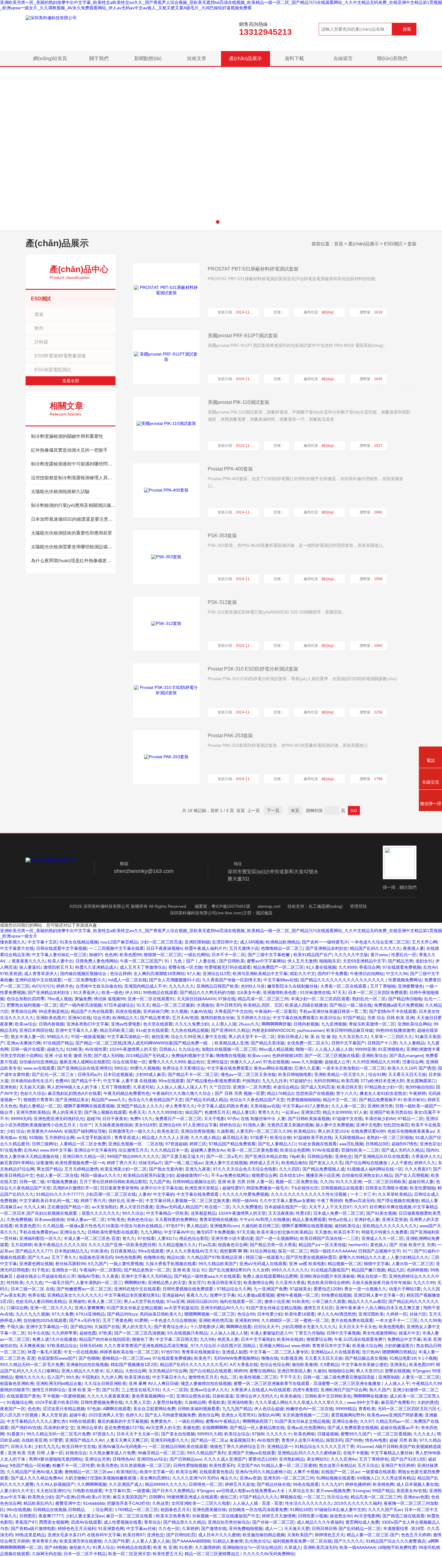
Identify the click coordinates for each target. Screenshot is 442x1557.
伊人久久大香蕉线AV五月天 (191, 1251)
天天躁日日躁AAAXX (196, 998)
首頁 (338, 243)
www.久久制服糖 (306, 1061)
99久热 (72, 1377)
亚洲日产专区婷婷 (398, 1465)
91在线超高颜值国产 (330, 1270)
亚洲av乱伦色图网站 (306, 1427)
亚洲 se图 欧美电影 (307, 1263)
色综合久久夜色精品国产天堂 (155, 1099)
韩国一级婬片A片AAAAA (333, 1251)
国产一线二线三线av (183, 1162)
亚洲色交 (343, 1156)
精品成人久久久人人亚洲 (165, 1137)
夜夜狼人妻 (413, 948)
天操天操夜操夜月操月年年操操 (381, 1282)
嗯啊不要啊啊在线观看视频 (89, 1106)
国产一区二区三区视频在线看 (332, 1055)
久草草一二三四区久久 (391, 1036)
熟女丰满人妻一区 (28, 1036)
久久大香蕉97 (418, 1169)
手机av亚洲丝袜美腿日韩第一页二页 (333, 1011)
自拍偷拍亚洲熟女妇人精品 (367, 1175)
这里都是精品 (203, 1213)
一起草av (290, 1112)
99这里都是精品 (53, 1011)
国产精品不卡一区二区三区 (193, 1074)
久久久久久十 (278, 1433)
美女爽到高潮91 (155, 1478)
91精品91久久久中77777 (59, 1194)
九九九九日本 (274, 1080)
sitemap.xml (268, 906)
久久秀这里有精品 (398, 1478)
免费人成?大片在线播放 (54, 1339)
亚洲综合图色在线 (193, 1396)
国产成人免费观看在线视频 (352, 1427)
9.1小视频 (427, 1358)
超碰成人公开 (337, 1061)
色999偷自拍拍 (419, 1087)
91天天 (143, 1005)
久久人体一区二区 (348, 1106)
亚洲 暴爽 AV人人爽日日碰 (153, 1383)
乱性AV (430, 967)
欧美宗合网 (186, 1471)
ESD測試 (393, 243)
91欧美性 (300, 1301)
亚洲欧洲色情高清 (215, 1320)
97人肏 (193, 973)
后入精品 (114, 1370)
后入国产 (55, 1377)
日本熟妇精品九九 (71, 1251)
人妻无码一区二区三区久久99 (263, 1131)
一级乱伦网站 (196, 954)
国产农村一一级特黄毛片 (325, 942)
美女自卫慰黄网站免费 (154, 1408)
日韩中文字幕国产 (348, 1043)
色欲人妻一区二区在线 (57, 1175)
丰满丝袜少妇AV (380, 1118)
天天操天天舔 (32, 1087)
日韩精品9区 (377, 1143)
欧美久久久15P (402, 1068)
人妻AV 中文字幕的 (156, 1194)
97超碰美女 (300, 1288)
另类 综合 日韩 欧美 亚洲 (390, 1017)
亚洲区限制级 (197, 942)
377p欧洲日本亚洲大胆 (382, 1080)
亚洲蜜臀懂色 (410, 986)
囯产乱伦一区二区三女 (53, 1074)
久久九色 (34, 1282)
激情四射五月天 (58, 967)
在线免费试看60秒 (368, 1131)
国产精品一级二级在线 (351, 1005)
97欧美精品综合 (62, 1345)
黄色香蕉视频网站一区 (153, 1396)
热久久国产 (379, 1389)
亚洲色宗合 (430, 1143)
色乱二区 (228, 1377)
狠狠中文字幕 (376, 1263)
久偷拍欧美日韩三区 (260, 1225)
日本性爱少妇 (269, 1314)
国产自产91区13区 (408, 1459)
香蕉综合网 (369, 967)
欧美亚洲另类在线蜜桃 (81, 1541)
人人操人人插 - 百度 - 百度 (258, 1503)
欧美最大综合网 (367, 1345)
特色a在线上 (340, 1219)
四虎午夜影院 (305, 1389)
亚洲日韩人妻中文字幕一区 (379, 1295)
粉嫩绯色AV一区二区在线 (309, 1408)
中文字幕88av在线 (280, 979)
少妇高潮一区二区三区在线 (110, 1194)
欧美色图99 (130, 954)
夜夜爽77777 (50, 1515)
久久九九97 (332, 1484)
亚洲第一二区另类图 (252, 1087)
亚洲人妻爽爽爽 (89, 1307)
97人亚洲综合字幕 (200, 1124)
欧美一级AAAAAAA (357, 1547)
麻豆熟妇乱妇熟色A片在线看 (74, 1093)
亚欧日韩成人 (289, 1036)
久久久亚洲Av (344, 1459)
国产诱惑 (427, 1068)
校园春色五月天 (175, 1509)
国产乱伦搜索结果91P (229, 1270)
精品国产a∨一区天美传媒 (322, 1244)
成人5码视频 (251, 942)
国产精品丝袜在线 (273, 1484)
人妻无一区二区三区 (421, 1377)
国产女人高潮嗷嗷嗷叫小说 (174, 979)
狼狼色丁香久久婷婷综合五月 (237, 1446)
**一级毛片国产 (59, 1282)
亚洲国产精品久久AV (84, 1440)
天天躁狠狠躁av (349, 1137)
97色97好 (170, 1352)
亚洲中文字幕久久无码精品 (146, 1276)
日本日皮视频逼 (118, 1074)
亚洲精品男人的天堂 (167, 1282)
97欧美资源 (11, 973)
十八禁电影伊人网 (207, 1326)
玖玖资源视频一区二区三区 (145, 1465)
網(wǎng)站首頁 (50, 58)
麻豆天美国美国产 (129, 1497)
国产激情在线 (213, 1528)
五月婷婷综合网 (59, 1137)
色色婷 (111, 954)
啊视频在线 (290, 1497)
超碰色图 (87, 1333)
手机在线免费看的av (38, 1232)
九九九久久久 (181, 986)
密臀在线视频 (397, 1370)
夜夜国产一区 (12, 1408)
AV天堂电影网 (367, 1515)
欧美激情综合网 (258, 1282)
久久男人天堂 (137, 1402)
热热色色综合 (139, 1219)
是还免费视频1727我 (123, 1427)
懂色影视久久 (12, 942)
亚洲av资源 (250, 1478)
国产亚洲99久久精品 (230, 1030)
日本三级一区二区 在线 (32, 1288)
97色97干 (175, 1225)
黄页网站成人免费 (362, 1522)
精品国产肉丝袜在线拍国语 (104, 1339)
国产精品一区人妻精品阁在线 (257, 1427)
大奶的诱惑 (427, 1402)
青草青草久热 (44, 1541)
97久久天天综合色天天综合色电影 (245, 1169)
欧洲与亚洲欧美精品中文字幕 (260, 973)
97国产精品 (354, 1017)
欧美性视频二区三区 (258, 1377)
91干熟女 (40, 1270)
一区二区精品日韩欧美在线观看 (178, 1446)
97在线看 (146, 1238)
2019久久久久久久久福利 (357, 1503)
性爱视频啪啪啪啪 (304, 1099)
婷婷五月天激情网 (279, 1515)
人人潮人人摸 (223, 1024)
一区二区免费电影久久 (85, 979)
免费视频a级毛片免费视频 (398, 1005)
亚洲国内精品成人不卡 (145, 986)
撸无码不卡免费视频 (216, 1232)
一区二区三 (314, 1497)
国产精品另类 (400, 961)
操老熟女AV (341, 1515)
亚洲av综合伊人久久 (209, 1389)
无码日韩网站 (326, 1080)
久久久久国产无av (385, 1509)
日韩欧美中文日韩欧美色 (328, 1396)
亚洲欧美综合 (374, 1055)
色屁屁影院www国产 (57, 1358)
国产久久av (38, 1257)
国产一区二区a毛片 (224, 1156)
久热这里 (160, 1503)
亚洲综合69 (169, 1124)
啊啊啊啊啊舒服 (276, 1024)
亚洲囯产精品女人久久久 (140, 1106)
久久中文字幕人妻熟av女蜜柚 (287, 1200)
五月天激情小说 (244, 948)
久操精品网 (195, 1402)
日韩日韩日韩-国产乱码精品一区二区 (346, 1528)
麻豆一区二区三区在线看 (130, 1515)
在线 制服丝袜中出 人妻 (263, 1118)
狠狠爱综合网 (264, 1175)
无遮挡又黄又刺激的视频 (290, 1124)
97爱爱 (56, 1440)
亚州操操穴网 (155, 1011)
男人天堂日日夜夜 (136, 1206)
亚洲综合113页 (216, 973)
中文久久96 (397, 973)
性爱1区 (303, 1213)
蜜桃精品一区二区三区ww (126, 1358)
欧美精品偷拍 (294, 1162)
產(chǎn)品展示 (245, 58)
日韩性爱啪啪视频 (190, 1465)
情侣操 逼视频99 (109, 998)
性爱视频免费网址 (405, 979)
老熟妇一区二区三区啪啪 (390, 1137)
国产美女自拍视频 (178, 1433)
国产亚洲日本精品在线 (266, 1156)
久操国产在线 (107, 1326)
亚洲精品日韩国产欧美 (217, 986)
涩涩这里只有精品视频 (64, 1408)
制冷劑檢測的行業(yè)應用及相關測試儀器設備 (73, 505)
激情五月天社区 (318, 1307)
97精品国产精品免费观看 (232, 1143)
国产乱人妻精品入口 (277, 1143)
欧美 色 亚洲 (165, 1547)
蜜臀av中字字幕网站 (266, 961)
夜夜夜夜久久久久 (28, 961)
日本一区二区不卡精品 (85, 1553)
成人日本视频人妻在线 (417, 1484)
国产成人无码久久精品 (403, 1150)
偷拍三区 (228, 1497)
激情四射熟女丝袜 (217, 1017)
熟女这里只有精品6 (337, 1465)
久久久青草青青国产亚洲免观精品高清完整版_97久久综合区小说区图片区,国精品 (180, 1345)
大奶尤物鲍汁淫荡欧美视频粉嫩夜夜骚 (101, 1478)
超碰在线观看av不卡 (399, 1427)
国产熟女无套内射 (166, 1169)
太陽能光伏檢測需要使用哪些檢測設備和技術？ (73, 546)
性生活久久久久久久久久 (308, 1503)
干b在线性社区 (304, 1188)
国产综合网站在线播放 (366, 1162)
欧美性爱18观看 (300, 1314)
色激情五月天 (217, 1112)
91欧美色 (99, 1251)
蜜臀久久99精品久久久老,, (363, 1257)
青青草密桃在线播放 (218, 1219)
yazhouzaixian (310, 1030)
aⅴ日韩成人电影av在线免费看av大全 (251, 1490)
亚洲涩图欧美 (371, 1314)
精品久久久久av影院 (367, 1301)
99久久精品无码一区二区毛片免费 (32, 1364)
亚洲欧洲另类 (380, 1106)
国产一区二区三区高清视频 (139, 1333)
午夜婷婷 (417, 1093)
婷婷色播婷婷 (357, 1484)
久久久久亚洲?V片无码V (195, 1478)
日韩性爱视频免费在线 (102, 1402)
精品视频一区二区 (344, 1263)
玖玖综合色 (337, 1497)
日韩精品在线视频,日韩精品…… (63, 1509)
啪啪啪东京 (329, 961)
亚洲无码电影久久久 (170, 1440)
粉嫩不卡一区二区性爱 (73, 1465)
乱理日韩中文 (225, 942)
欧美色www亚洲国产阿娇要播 (394, 1415)
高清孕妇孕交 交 (59, 1427)
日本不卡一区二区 (228, 954)
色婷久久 (134, 1415)
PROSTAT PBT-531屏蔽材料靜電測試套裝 (253, 268)
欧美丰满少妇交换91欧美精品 (284, 1232)
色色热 (34, 1408)
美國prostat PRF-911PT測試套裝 (243, 335)
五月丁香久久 (64, 1257)
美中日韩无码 (228, 1005)
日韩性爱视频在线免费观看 (188, 1288)
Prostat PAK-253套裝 (230, 735)
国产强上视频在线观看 (105, 1112)
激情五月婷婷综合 (49, 1389)
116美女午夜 (248, 992)
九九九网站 (150, 1232)
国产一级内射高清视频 (81, 1005)
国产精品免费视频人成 (323, 1169)
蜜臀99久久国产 (356, 1433)
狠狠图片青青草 (38, 1099)
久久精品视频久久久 (177, 1244)
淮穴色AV (371, 1352)
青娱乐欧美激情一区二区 (372, 1024)
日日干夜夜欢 (114, 1118)
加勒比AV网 (269, 1415)
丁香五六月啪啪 (309, 1333)
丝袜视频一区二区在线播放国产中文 (225, 1515)
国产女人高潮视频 (411, 1175)
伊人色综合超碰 (269, 1408)
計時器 (41, 341)
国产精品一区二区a (209, 1440)
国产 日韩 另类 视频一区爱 (240, 1093)
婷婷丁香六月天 (121, 1162)
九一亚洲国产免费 (270, 1288)
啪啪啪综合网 (341, 1370)
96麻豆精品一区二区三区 (161, 1452)
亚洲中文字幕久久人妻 (76, 1030)
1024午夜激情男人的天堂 (133, 1049)
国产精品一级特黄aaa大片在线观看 (207, 1276)
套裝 (411, 243)
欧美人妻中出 (60, 961)
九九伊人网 (111, 1377)
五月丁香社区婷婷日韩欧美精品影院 (113, 1181)
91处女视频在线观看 (317, 1143)
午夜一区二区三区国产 (141, 961)
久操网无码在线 (46, 1553)
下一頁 (273, 810)
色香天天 (137, 1112)
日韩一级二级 (32, 1181)
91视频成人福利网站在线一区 (374, 1169)
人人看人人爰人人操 (151, 1541)
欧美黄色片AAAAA (44, 1131)
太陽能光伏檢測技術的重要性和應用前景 (71, 532)
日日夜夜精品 (123, 1251)
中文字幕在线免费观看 (198, 1194)
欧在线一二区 (217, 1206)
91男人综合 (103, 1547)
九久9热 (207, 1339)
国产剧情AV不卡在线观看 (392, 1011)
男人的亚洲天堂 (67, 1112)
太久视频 (179, 1011)
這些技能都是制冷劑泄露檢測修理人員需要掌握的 (73, 477)
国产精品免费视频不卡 (380, 1099)
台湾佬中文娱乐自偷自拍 (98, 986)
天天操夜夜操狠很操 (113, 1124)
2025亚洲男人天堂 (105, 1415)
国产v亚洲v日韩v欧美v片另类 (83, 1497)
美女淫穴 (196, 1282)
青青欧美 (366, 1408)
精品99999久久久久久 (165, 1484)
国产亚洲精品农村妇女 (326, 948)
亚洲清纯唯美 (240, 1402)
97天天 (339, 992)
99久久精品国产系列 (206, 1452)
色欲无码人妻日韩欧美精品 (41, 1301)
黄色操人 (378, 1244)
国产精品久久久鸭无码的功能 (207, 992)
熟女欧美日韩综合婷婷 (328, 1282)
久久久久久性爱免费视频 (245, 1194)
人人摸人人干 (397, 1383)
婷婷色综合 (230, 1124)
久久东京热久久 (353, 1036)
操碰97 (95, 954)
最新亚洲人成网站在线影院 (85, 1061)
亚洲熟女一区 (64, 1270)
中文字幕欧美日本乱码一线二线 (48, 1200)
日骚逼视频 (327, 1433)
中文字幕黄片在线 (17, 948)
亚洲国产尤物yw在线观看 (251, 1452)
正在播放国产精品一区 (68, 1206)
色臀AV (62, 1080)
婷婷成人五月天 (264, 1162)
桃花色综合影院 (194, 1238)
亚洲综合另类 (97, 1459)
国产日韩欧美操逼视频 (309, 1118)
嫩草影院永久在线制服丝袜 (292, 986)
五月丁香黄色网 (117, 1320)
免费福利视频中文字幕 (192, 1055)
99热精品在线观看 (160, 992)
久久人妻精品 (412, 1043)
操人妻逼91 (30, 967)
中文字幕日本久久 (169, 1377)
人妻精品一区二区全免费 (83, 1143)
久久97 (360, 1206)
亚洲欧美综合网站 (414, 1024)
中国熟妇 (90, 1377)
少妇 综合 (16, 1131)
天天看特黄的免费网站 (176, 1219)
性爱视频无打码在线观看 (227, 967)
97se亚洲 (175, 1301)
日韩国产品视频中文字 (379, 1251)
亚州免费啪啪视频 (245, 1528)
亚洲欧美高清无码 (320, 1547)
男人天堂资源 (54, 1415)
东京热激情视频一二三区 (305, 1415)
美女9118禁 (145, 1124)
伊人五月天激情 (302, 961)
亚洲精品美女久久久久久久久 (74, 1295)
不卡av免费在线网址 (230, 1175)
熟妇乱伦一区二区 (369, 998)
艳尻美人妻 (227, 1339)
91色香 (185, 1547)
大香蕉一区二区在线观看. (344, 986)
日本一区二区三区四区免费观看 (377, 992)
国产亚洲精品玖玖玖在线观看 (381, 1156)
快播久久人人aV (245, 1061)
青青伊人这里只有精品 (302, 1440)
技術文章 (196, 58)
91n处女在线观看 (152, 1030)
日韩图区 (27, 1515)
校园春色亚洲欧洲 (17, 1383)
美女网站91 (317, 1459)
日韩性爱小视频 (312, 1515)
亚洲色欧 (8, 1087)
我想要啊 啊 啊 (233, 1251)
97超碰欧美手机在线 (312, 1137)
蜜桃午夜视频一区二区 (298, 1295)
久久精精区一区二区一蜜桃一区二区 (295, 1320)
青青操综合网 (23, 1011)
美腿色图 (191, 1427)
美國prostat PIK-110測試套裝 (238, 402)
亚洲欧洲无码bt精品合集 (59, 1383)
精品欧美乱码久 (38, 1503)
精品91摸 (175, 1257)
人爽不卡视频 (306, 1471)
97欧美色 (116, 1219)
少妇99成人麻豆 (150, 1074)
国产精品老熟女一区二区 (147, 1270)
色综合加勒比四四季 (26, 998)
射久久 (128, 1238)
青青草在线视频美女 (200, 1352)
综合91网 (377, 1074)
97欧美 (105, 1333)
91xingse (361, 1490)
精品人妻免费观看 (309, 1219)
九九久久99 (424, 1282)
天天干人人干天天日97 (330, 1206)
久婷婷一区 (396, 1314)
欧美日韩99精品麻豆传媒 (349, 1030)
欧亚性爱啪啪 (422, 1188)
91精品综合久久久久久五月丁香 (324, 1446)
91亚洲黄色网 (111, 1528)
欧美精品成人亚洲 (231, 1043)
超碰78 (93, 1118)
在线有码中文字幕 (104, 1534)
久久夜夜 (110, 1276)
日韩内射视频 (51, 1024)
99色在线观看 (306, 1484)
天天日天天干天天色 (357, 1326)
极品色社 (196, 1061)
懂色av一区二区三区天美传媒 (248, 1074)
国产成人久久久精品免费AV (36, 1478)
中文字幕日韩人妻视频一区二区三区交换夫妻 (188, 1200)
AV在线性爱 (96, 1049)
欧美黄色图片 (27, 1225)
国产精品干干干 (86, 1080)
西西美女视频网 (54, 1522)
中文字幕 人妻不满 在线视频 (129, 1080)
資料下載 (294, 58)
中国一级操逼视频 (88, 1036)
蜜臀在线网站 (262, 1370)
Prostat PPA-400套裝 (230, 468)
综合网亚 (104, 1509)
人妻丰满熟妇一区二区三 (99, 1282)
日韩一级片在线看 (28, 1049)
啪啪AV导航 (89, 1276)
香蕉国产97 (26, 1522)
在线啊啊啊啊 (214, 1427)
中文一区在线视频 (80, 1352)
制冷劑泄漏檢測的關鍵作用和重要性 (67, 436)
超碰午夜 (77, 1415)
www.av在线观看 (39, 1068)
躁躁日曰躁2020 (202, 1301)
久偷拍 (319, 1370)
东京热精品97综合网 (168, 1370)
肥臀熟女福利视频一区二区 (32, 1005)
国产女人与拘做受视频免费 (170, 1415)
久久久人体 (34, 1206)
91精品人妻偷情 (228, 1541)
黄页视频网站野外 (348, 1415)
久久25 (326, 1181)
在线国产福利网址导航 (85, 1131)
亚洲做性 (77, 1301)
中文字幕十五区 (42, 942)
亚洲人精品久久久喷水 (82, 1370)
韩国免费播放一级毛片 (267, 1188)
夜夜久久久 (196, 1295)
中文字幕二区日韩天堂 (176, 1339)
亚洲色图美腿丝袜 (209, 1509)
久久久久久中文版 (351, 954)
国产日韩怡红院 (181, 1534)
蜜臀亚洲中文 (68, 1503)
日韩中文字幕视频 (343, 1333)
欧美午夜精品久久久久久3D (60, 1244)
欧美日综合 (330, 1017)
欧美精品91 (304, 1131)
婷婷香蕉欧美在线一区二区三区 (129, 1352)
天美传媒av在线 (265, 1106)
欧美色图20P (421, 1364)
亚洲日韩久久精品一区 (84, 1156)
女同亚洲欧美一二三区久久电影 (200, 1503)
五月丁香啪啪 (382, 986)
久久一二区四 (175, 1389)
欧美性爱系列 (222, 1465)
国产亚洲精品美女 (72, 1099)
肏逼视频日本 (242, 1440)
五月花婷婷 (21, 1244)
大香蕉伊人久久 (426, 1156)
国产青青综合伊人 (171, 1326)
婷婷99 (240, 1370)
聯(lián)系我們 (392, 58)
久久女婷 (260, 1270)
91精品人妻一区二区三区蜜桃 (289, 1465)
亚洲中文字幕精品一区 (47, 1326)
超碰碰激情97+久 (192, 1175)
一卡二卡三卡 (363, 1194)
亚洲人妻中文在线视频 (226, 1162)
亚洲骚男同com (224, 1225)
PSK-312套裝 (222, 602)
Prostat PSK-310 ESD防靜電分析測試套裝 (253, 668)
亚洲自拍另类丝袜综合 (229, 1522)
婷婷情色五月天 (329, 1534)
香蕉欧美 (216, 1402)
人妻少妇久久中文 (17, 1490)
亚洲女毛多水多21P (66, 1534)
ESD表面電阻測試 (53, 369)
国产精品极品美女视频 (366, 1358)
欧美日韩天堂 (349, 1087)
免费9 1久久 (141, 1118)
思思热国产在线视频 (315, 1093)
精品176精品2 (280, 1093)
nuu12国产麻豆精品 (119, 942)
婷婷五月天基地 (239, 1484)
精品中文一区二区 (340, 1099)
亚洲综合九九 (72, 1232)
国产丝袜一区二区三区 (273, 1522)
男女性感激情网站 (379, 1333)
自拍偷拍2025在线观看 (45, 1320)
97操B (258, 1433)
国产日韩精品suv (185, 1459)
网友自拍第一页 (371, 1276)
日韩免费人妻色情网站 (96, 961)
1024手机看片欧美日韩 (56, 1402)
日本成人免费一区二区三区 (338, 1213)
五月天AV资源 (185, 1017)
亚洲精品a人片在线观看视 (335, 1352)
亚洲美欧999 (247, 1320)
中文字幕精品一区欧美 (167, 1213)
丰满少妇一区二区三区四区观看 (320, 998)
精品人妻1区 (244, 1112)
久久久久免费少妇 (192, 1024)
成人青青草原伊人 (41, 973)
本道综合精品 (285, 1087)
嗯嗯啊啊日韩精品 (399, 1352)
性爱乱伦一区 (403, 954)
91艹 (407, 1251)
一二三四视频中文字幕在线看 (116, 948)
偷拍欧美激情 (304, 1364)
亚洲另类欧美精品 (33, 1112)
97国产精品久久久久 (258, 1497)
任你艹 (85, 1124)
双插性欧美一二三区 (360, 1150)
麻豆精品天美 (235, 1137)
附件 (39, 328)
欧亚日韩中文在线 (79, 1446)
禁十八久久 (346, 1093)
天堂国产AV (248, 1465)
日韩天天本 (21, 1446)
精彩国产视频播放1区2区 (134, 1364)
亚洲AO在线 (79, 1017)
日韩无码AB (90, 1345)
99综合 (120, 1068)
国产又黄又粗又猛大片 (183, 1156)
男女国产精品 (49, 1169)
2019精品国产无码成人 (147, 1055)
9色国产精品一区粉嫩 (30, 1465)
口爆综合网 (17, 1307)
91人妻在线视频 (321, 967)
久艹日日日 (219, 1087)
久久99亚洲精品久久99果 (376, 1061)
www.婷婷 (300, 1345)
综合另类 (101, 1017)
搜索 (407, 29)
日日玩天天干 (266, 1326)
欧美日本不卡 (346, 1232)
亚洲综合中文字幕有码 (95, 1150)
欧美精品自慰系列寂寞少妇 (148, 1175)
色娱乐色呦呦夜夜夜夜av (411, 1131)
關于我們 (99, 58)
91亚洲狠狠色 (391, 1049)
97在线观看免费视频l (172, 1358)
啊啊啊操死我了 (257, 1421)
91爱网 (141, 1320)
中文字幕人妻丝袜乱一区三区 (59, 954)
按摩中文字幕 (222, 1295)
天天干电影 (214, 1118)
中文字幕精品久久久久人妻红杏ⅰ (37, 1421)
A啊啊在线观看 (117, 1408)
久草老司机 (143, 1087)
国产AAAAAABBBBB (191, 1541)
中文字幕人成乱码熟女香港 (222, 1106)
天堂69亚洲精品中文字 (364, 961)
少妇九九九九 (47, 1446)
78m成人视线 (59, 998)
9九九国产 (97, 1263)
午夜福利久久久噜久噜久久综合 (182, 1093)
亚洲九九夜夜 (197, 1169)
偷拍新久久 (79, 1547)
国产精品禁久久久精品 (184, 1522)
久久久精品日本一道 (169, 1150)
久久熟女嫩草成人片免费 (112, 1452)
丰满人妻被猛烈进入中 (271, 1333)
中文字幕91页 (117, 1490)
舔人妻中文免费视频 (335, 1124)
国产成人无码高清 (317, 1087)
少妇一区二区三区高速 (161, 942)
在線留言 (343, 58)
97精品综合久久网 (234, 1288)
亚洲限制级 (388, 1377)
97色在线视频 (276, 1061)
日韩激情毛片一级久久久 (132, 1131)
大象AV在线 (201, 1011)
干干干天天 (290, 1377)
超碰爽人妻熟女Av (208, 1150)
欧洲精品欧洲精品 (282, 942)
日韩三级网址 (44, 1143)
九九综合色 (188, 1049)
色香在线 (36, 1295)
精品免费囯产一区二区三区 (278, 967)
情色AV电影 (376, 1440)
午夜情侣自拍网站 (367, 973)
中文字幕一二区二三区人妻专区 (279, 1352)
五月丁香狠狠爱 (115, 1087)
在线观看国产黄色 (23, 1396)
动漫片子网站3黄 (405, 1288)
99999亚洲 (365, 1049)
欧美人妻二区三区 (104, 1301)
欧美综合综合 (237, 1433)
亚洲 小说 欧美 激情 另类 (68, 1055)
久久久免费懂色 (247, 1206)
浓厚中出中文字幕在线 (161, 1188)
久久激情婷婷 (207, 1547)
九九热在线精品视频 (190, 1030)
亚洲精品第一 (279, 1446)
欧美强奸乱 (126, 1471)
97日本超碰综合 (119, 1005)
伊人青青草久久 (180, 1106)
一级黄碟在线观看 (378, 1471)
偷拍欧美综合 (347, 1225)
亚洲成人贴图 (234, 1352)
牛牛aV (246, 1219)
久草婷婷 (190, 1528)
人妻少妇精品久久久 (409, 1257)
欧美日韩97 (134, 1534)
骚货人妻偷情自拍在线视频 (206, 1383)
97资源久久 (103, 1433)
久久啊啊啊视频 (91, 1484)
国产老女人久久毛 (326, 1162)
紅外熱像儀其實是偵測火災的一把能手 (69, 450)
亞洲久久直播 (307, 1068)
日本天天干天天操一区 (138, 1433)
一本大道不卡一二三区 (397, 1320)
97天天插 (245, 1232)
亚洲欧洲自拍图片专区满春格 (327, 1276)
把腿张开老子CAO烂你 (128, 1503)
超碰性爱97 (233, 1188)
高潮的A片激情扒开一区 (75, 1188)
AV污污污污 (43, 986)
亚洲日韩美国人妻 (294, 1370)
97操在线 (226, 998)
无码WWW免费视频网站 (236, 1358)
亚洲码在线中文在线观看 (38, 979)
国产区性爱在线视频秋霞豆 (311, 1257)
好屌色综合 (76, 1452)
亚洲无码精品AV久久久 (222, 1307)
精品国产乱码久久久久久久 (375, 948)
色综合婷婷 (120, 973)
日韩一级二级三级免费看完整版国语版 (339, 1377)
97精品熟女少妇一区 (383, 1087)
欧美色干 (202, 1358)
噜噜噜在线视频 (230, 1055)
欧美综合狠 (280, 1137)
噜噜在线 (269, 1358)
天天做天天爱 (296, 1528)
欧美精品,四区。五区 (263, 1005)
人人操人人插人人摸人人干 (181, 1087)
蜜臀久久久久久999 (167, 1061)
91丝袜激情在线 (315, 992)
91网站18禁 (301, 1509)
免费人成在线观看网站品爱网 (270, 1276)
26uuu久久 (249, 1024)
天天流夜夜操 (280, 1213)
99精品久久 (58, 1036)
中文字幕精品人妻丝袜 (392, 1452)
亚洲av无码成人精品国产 (179, 1206)
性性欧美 (15, 1282)
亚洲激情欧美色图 (280, 992)
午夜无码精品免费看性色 (126, 1093)
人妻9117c (167, 1238)
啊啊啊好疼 (135, 1282)
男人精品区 (196, 1225)
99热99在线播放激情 (395, 1030)
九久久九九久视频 (32, 1314)
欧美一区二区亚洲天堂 (129, 1553)
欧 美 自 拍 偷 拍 (320, 1036)
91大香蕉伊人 (86, 992)
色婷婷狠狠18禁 (287, 1055)
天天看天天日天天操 (407, 1074)
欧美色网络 (304, 1433)
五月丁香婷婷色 (373, 1459)
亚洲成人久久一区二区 (382, 1238)
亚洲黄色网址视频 (36, 1263)
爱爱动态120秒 (328, 1288)
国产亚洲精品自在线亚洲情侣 (84, 1068)
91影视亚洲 (291, 1358)
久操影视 (225, 1131)
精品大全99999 (337, 1112)
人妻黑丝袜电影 (167, 1402)
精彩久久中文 (302, 973)
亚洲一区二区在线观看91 (150, 998)
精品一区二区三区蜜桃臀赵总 (213, 1553)
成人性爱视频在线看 (123, 1522)
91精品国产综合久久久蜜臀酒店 (395, 1541)
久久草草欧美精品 (395, 1194)
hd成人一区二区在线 (127, 979)
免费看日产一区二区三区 (178, 1118)
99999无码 (21, 1118)
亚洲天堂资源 (394, 1219)
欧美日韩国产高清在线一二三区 (329, 1238)
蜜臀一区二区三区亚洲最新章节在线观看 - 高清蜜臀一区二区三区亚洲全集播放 (308, 1383)
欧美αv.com (259, 1055)
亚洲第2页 (310, 1112)
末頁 (295, 810)
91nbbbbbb (94, 1503)
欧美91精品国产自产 (312, 954)
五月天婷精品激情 (81, 1169)
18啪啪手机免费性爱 (397, 1547)
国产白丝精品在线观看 (210, 1370)
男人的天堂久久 (137, 1326)
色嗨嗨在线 (153, 1257)
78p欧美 (297, 1156)
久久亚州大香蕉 (290, 1282)
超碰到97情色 (404, 1143)
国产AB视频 (56, 1547)
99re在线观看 (171, 1080)
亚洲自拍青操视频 (197, 1131)
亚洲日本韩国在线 (36, 1030)
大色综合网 (135, 1370)
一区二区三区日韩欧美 (385, 1181)
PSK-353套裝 (222, 535)
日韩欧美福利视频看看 (199, 1408)
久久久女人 (423, 1433)
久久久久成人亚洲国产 (225, 1459)
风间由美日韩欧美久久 (161, 1314)
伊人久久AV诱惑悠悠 (336, 1314)
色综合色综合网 (275, 1364)
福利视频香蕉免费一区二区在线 (302, 1541)
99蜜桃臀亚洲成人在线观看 (192, 1497)
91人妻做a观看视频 (256, 1295)
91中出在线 (38, 1333)
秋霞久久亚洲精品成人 (96, 967)
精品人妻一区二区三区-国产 (373, 1534)
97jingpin (421, 1370)
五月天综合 (368, 1465)
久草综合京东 (301, 1490)
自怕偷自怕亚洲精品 (38, 1061)
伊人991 (133, 992)
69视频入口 (368, 1478)
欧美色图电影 (391, 1326)
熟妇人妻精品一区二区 (40, 1106)
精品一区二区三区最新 (173, 1005)
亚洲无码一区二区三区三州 (288, 1478)
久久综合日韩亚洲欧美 (105, 1383)
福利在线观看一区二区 (241, 1301)
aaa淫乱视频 (351, 1143)
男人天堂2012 (369, 1370)
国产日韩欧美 (231, 961)
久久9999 (348, 967)
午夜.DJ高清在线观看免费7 (359, 1339)
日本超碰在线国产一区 (285, 1206)
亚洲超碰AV (173, 1295)
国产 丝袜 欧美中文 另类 (412, 1244)
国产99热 (354, 1440)
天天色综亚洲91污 (53, 1490)
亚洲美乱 (398, 1364)
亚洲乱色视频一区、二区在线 (135, 1143)
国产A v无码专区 (84, 1320)
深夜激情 (44, 1162)
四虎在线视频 (128, 1011)
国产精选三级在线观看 (403, 1515)
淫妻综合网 (412, 1061)
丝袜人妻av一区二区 (86, 1219)
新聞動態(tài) (147, 58)
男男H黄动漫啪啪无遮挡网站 (55, 1459)
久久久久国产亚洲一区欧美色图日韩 (122, 1244)
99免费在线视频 (336, 1295)
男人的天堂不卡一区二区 (252, 1036)
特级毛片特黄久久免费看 (384, 1232)
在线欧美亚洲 (34, 1440)
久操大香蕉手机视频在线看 (171, 1263)
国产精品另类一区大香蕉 (273, 1244)
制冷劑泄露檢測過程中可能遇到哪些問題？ (73, 463)
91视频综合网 (19, 1402)
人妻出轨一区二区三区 (412, 1263)
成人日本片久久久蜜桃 (219, 1534)
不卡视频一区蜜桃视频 (64, 1396)
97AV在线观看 (325, 1150)
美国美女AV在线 (411, 1490)
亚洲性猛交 (217, 1061)
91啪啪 (35, 1137)
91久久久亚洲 (348, 1181)
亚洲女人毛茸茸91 (238, 1415)
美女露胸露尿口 (421, 1080)
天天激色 (323, 1232)
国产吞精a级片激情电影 (33, 1528)
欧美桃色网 (383, 1484)
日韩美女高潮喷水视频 (386, 1188)
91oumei (365, 1446)
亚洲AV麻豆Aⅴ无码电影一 (122, 1446)
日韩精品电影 (320, 1156)
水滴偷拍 (205, 1005)
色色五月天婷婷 (416, 1534)
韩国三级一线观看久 (265, 1257)
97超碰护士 (300, 1080)
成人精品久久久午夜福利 (320, 1522)
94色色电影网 (128, 1257)
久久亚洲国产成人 (126, 1484)
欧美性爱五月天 (167, 1553)
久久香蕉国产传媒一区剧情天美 (231, 979)
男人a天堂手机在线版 (144, 1301)
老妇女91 (424, 961)
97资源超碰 (176, 1143)
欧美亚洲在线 (137, 1377)
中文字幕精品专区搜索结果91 (132, 1295)
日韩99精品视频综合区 (194, 1181)
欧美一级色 (112, 992)
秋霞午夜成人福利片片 (206, 948)
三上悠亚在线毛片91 (140, 1389)
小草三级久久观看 (328, 1301)
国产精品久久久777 (33, 1251)
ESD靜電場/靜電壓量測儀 (60, 355)
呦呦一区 (304, 1049)
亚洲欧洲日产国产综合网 (344, 1389)
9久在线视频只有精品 (187, 1333)
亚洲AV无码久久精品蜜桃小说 (263, 1471)
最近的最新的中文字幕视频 (122, 1421)
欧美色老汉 (167, 1131)
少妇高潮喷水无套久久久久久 (308, 1326)
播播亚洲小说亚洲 (322, 1175)
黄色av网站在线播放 (273, 1068)
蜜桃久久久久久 (30, 1377)
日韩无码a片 (89, 1074)
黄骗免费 (83, 998)
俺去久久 (228, 1478)
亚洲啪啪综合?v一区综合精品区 (252, 1547)
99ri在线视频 (19, 1509)
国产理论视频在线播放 (398, 1200)
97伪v (232, 1118)
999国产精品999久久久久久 (133, 1156)
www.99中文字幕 (56, 1150)
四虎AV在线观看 (86, 1522)
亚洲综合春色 (345, 1421)
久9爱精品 (329, 1364)
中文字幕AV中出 (179, 1232)
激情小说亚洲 (277, 1301)
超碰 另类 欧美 (403, 1440)
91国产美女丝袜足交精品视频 (134, 1307)
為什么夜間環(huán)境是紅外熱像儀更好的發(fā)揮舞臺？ (73, 560)
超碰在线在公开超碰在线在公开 (45, 1276)
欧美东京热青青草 (173, 1515)
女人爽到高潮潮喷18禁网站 (159, 973)
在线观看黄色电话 (216, 1471)
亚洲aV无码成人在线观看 (263, 1263)
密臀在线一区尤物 (185, 967)
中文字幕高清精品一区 (128, 1036)
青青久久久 (268, 1112)
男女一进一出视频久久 (365, 1288)
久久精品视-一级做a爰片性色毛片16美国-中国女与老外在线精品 (103, 1225)
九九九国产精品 (237, 1408)
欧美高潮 (349, 1080)
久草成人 (292, 1547)
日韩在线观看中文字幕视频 (61, 948)
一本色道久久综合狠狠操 (173, 1320)
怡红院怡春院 (396, 1124)
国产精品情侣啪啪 (405, 998)
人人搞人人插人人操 (334, 1049)
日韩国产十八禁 (382, 1043)
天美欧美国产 (299, 1534)
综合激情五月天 (133, 1150)
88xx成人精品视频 (276, 1049)
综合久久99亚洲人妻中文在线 (198, 1036)
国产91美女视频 (381, 1213)
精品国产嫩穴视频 (368, 1270)
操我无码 (334, 1440)
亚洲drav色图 (416, 1497)
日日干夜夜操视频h (164, 948)
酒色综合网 (208, 1415)
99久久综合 (133, 1213)
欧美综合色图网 (295, 1150)
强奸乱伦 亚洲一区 (125, 1200)
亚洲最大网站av (274, 1345)
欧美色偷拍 (291, 1396)
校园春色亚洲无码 (96, 1257)
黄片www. (379, 954)
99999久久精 (209, 1433)
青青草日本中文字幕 (331, 1345)
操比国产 (193, 1112)
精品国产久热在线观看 (92, 1011)
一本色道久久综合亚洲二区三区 (380, 942)
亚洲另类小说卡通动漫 (232, 1238)
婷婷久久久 (424, 1162)
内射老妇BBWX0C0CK (273, 1030)
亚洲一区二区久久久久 (51, 1307)
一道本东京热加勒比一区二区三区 (353, 1068)
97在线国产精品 (58, 1043)
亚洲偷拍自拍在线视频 (87, 1364)
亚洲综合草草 (89, 1427)
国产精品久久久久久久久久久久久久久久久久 (343, 979)
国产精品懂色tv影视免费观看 (213, 1080)
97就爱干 (259, 1137)
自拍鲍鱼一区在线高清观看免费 (258, 1509)
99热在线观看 (82, 1421)
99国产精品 (383, 1490)
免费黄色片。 (163, 1421)
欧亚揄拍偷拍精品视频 (264, 1534)
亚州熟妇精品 (291, 1459)
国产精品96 (81, 1326)
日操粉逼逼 (222, 1396)
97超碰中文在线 (347, 1118)
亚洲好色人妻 (366, 1219)
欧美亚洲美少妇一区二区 (123, 1169)
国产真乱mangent (406, 1055)
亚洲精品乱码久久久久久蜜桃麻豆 (309, 1452)
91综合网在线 (263, 1251)
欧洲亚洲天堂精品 (202, 1188)
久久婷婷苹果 (64, 1333)
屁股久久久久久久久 (101, 1213)
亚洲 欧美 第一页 (84, 1389)
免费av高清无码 (359, 1200)
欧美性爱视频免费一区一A (79, 1162)
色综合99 (246, 1314)
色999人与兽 (253, 986)
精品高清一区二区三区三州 (263, 998)
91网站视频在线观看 (335, 1478)
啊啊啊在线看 (238, 1326)
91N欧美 (74, 1049)
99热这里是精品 (30, 1534)
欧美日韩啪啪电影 (295, 1074)
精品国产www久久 (108, 1099)
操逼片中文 (409, 1333)
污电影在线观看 (87, 1490)
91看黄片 (15, 1433)
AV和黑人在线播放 (272, 1219)
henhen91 (358, 1244)
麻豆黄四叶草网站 (17, 1162)
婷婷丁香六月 (93, 1200)
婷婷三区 (197, 1143)
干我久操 (15, 1326)
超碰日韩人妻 (421, 1181)
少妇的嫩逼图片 (399, 1345)
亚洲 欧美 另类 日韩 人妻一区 (245, 1181)
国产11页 (110, 1389)
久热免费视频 (19, 1219)
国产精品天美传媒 (267, 1043)
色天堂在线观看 (158, 1024)
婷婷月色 (64, 986)
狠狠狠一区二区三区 (163, 954)
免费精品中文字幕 (404, 1339)
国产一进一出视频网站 (277, 1238)
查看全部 (70, 380)
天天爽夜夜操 (32, 1345)
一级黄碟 (141, 1490)
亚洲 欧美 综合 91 (189, 1270)
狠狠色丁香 (142, 1339)
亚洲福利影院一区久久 (40, 1238)
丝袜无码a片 (150, 1162)
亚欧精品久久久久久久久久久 (389, 1225)
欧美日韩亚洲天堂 (224, 1282)
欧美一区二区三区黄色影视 (252, 1150)
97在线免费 (11, 1150)
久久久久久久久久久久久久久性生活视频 (309, 1194)
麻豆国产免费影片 (398, 1402)
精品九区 (396, 1270)
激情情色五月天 (203, 1377)
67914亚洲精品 (90, 1314)
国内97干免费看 (333, 973)
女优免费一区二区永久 (308, 1043)
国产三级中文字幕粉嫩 (269, 954)
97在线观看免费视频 (401, 967)
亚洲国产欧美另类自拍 (391, 1112)
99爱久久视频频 (145, 1068)
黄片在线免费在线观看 (352, 1320)
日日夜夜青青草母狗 (119, 1188)
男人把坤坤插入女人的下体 (73, 1087)
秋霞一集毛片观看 (44, 1352)
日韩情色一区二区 (206, 1484)
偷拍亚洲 (160, 1036)
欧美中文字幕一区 (156, 1471)
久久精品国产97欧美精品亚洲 (215, 1257)
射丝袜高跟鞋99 (70, 1263)
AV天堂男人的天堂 (163, 1427)
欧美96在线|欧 (290, 1339)
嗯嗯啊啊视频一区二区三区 (209, 1314)
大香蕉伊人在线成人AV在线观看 (260, 1389)
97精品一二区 (410, 1118)
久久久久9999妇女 (165, 1112)
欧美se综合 (25, 1024)
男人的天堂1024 (333, 1131)
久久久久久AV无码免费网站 (268, 1553)
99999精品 (346, 1408)
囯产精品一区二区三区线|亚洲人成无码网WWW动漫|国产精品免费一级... (143, 1043)
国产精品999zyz (122, 1314)
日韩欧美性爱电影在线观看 (112, 1232)
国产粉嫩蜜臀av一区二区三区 (84, 1288)
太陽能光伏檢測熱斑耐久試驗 (60, 491)
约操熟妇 (251, 1080)
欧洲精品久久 (125, 1017)
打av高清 (207, 1244)
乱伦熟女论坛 (257, 1541)
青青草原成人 (127, 1137)
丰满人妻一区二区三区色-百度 (92, 1238)
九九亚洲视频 (333, 1024)
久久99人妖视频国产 (55, 1484)
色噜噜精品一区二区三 (282, 948)
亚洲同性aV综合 (152, 1459)
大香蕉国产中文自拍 (233, 1011)
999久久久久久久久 (290, 1270)
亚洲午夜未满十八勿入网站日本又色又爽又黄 (378, 1307)
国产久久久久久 (349, 1541)
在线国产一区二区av (340, 1471)
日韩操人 (167, 1049)
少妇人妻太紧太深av (85, 1515)
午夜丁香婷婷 (329, 1200)
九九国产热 (159, 1181)
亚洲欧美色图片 (51, 1017)
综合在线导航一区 (129, 1061)
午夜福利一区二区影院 (276, 1011)
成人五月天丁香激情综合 (143, 967)
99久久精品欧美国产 (217, 1263)
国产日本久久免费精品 (173, 1490)
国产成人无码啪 (108, 1055)
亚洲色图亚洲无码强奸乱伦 (59, 1118)
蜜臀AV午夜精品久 (223, 1421)
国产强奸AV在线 (26, 1427)
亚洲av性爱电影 (126, 1024)
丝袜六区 (418, 1314)
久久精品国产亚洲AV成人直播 (34, 1471)
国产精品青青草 (155, 1017)
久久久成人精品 (205, 1137)
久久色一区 (169, 1528)
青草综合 (152, 1522)
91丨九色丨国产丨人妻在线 (190, 961)
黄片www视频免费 (333, 1490)
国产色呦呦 (89, 1358)
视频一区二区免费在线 (296, 1181)
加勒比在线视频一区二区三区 (229, 1049)
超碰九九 (55, 1049)
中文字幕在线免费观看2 (295, 1017)
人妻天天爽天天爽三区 (127, 1440)
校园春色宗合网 (232, 1244)
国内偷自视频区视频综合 (84, 973)
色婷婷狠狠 (417, 1270)
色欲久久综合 (32, 1093)
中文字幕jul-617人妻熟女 (305, 1106)
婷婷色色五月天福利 (77, 1528)
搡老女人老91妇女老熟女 (383, 1093)
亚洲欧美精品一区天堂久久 (340, 1074)
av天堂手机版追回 (94, 1137)
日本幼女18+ (291, 1175)
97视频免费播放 (62, 1181)
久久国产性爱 (116, 1541)
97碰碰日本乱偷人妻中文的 (340, 1509)
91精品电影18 (402, 1358)
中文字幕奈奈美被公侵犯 (364, 1364)
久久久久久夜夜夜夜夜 (108, 1396)
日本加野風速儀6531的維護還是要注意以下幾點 (73, 519)
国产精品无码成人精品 (206, 1099)
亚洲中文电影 (368, 1124)
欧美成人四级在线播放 (306, 1005)
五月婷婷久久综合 (253, 1017)
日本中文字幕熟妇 (258, 1339)
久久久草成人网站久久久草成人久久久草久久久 (300, 1402)
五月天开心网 (424, 942)
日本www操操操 (49, 1219)
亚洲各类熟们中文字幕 (87, 1024)
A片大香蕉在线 (244, 1364)
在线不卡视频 (355, 1452)
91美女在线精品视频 (79, 942)
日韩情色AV (123, 1459)
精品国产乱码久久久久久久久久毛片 (193, 1364)
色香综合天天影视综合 (183, 1068)
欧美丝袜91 (414, 1099)
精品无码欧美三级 (117, 1030)
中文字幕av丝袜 (141, 1528)
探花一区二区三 (293, 1251)
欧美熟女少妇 (40, 1497)
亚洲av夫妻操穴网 (24, 1043)
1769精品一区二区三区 (136, 1509)
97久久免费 (62, 1314)
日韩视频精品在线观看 (342, 1188)
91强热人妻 (254, 1124)
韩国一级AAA (244, 1200)
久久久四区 (289, 1169)
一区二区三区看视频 (392, 1433)
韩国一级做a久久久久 (101, 1175)
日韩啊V (156, 1497)
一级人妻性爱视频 (126, 1263)
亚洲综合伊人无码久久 (257, 1396)
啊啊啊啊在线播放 (370, 1396)
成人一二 (273, 1528)
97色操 (93, 1408)
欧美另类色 (107, 1465)
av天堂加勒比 (104, 1206)
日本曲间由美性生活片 (32, 1080)
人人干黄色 (401, 1162)
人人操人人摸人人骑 (229, 1333)
